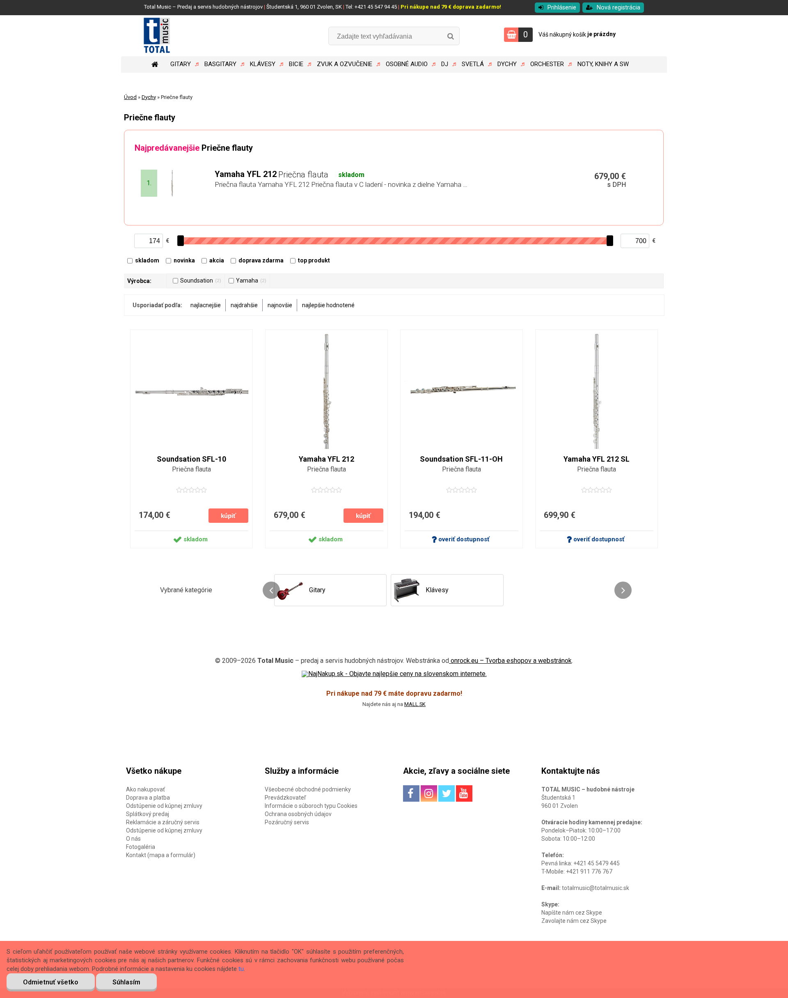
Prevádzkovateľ (285, 797)
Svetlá (473, 64)
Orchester (547, 64)
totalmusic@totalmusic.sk (595, 888)
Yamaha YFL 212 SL (597, 459)
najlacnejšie (205, 305)
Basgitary (220, 64)
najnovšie (280, 305)
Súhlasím (126, 982)
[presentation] (271, 590)
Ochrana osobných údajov (298, 814)
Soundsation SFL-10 (191, 459)
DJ (444, 64)
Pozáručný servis (287, 822)
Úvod (130, 97)
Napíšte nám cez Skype (571, 912)
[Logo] (177, 35)
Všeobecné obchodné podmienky (308, 789)
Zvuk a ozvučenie (344, 64)
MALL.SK (415, 704)
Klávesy (262, 64)
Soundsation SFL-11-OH (461, 459)
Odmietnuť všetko (50, 982)
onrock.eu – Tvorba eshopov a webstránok (510, 661)
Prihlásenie (561, 7)
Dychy (507, 64)
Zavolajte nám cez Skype (574, 921)
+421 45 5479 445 (596, 863)
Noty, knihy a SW (603, 64)
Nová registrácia (618, 7)
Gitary (180, 64)
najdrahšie (244, 305)
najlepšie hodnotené (328, 305)
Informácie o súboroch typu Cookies (311, 806)
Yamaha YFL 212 (326, 459)
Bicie (296, 64)
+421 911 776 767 (589, 871)
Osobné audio (407, 64)
